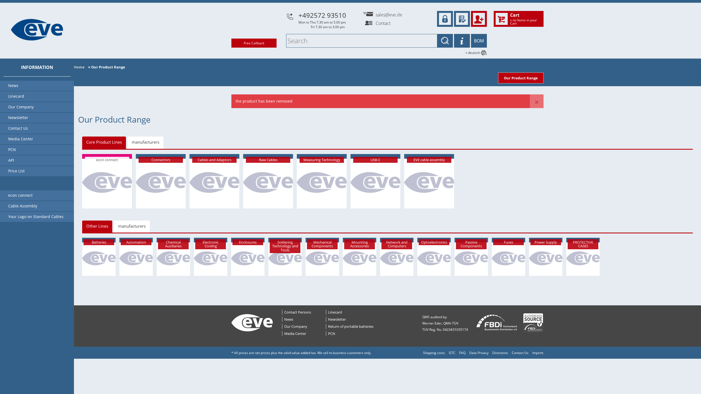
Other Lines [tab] (97, 226)
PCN (331, 333)
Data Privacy (479, 352)
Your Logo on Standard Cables (36, 216)
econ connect (20, 195)
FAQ (462, 352)
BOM (479, 41)
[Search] (445, 41)
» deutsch (473, 52)
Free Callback (254, 43)
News (288, 319)
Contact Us (520, 352)
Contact (383, 23)
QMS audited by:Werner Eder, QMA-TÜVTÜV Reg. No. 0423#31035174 (445, 323)
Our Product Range (521, 78)
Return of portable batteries (351, 326)
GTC (452, 352)
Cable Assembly (22, 205)
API (11, 160)
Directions (500, 352)
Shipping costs (434, 352)
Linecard (335, 312)
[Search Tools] (462, 41)
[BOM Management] (462, 19)
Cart (523, 18)
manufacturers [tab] (145, 142)
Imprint (537, 352)
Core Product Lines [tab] (104, 142)
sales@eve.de (389, 15)
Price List (16, 170)
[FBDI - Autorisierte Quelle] (533, 323)
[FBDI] (497, 322)
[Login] (445, 19)
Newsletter (337, 319)
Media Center (295, 333)
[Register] (479, 19)
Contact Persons (297, 312)
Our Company (295, 326)
